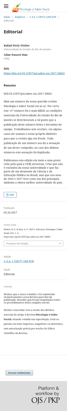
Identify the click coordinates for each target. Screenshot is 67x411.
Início (7, 17)
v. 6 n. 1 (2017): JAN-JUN (42, 17)
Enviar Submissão (19, 372)
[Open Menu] (6, 6)
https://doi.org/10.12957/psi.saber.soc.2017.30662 (34, 73)
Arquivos (20, 17)
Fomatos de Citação (17, 243)
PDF (11, 194)
